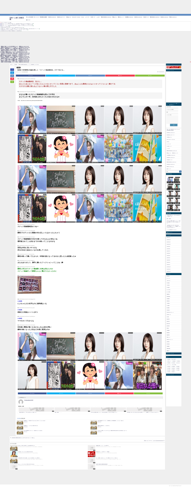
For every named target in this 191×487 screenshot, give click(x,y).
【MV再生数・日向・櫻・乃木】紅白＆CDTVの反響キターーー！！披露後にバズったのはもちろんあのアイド (173, 226)
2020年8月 (168, 248)
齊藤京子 (168, 350)
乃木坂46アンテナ (169, 159)
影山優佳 (168, 307)
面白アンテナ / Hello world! (5, 26)
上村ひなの (168, 280)
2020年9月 (168, 246)
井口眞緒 (168, 287)
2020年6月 (168, 253)
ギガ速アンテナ (169, 146)
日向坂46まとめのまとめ (170, 132)
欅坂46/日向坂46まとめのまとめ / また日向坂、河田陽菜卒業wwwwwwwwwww (12, 27)
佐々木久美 (168, 289)
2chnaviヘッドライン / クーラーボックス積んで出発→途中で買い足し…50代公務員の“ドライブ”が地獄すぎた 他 (17, 24)
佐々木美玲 (174, 364)
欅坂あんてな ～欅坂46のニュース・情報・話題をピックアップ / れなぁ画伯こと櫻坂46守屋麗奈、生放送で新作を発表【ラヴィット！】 (20, 28)
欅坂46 (168, 328)
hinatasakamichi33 (28, 400)
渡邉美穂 (168, 332)
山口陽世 (168, 305)
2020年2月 (168, 262)
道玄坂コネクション (170, 339)
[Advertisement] (30, 7)
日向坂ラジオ (169, 314)
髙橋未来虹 (168, 348)
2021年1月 (168, 237)
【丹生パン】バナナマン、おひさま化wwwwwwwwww (153, 440)
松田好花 (168, 321)
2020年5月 (168, 255)
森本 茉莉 (168, 323)
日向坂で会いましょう (170, 312)
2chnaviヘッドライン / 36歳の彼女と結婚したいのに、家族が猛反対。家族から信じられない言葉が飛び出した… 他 (17, 23)
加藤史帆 (168, 294)
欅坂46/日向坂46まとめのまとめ (172, 150)
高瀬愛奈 (168, 346)
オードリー (168, 278)
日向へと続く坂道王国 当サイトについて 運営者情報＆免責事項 (174, 130)
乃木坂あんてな (169, 137)
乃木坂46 (168, 285)
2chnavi (168, 141)
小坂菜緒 (168, 303)
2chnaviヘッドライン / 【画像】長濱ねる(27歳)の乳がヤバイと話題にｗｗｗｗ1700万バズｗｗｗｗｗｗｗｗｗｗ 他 (17, 25)
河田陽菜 (168, 330)
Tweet (12, 73)
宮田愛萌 (18, 67)
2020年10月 (169, 244)
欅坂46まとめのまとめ (170, 166)
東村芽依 (169, 359)
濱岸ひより (168, 337)
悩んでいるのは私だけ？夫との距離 (6, 22)
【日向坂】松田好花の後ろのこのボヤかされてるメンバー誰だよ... (23, 437)
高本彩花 (173, 368)
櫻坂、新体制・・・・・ (170, 218)
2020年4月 (168, 257)
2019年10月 (169, 271)
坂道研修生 (168, 296)
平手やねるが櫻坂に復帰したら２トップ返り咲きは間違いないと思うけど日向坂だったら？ (174, 222)
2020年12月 (169, 239)
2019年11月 (168, 269)
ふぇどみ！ (168, 148)
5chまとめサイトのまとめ (171, 139)
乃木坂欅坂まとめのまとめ (171, 155)
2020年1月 (168, 264)
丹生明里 (169, 368)
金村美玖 (168, 341)
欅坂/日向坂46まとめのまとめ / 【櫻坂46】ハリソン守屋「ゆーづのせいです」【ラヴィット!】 (14, 29)
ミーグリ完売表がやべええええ (171, 229)
